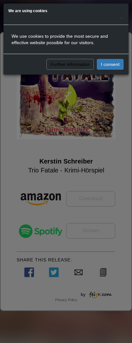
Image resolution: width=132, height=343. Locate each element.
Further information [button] (70, 64)
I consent (110, 64)
